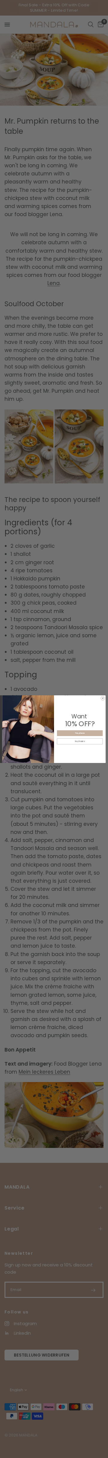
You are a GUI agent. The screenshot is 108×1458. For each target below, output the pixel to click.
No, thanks (79, 741)
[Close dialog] (103, 698)
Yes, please (80, 733)
